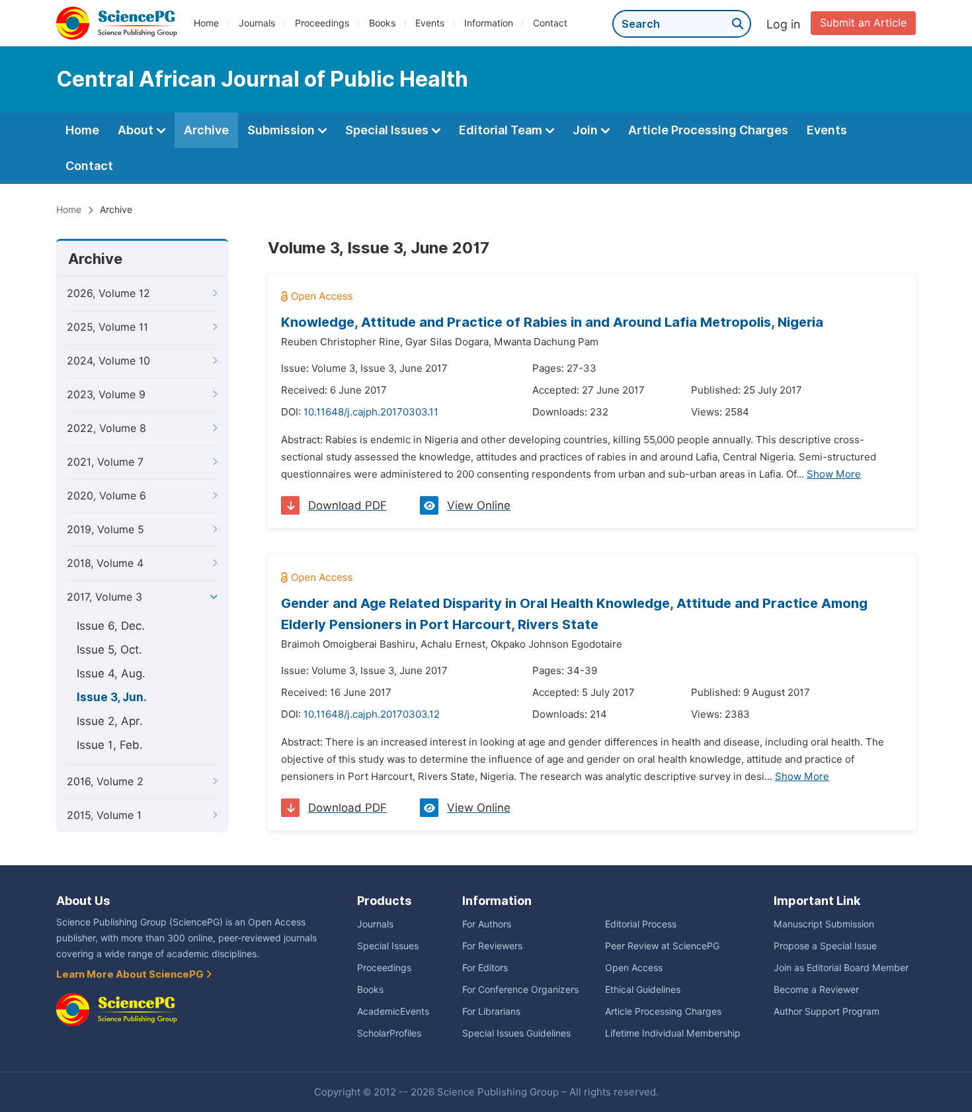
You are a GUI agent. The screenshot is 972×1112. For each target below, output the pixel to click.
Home (206, 23)
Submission (282, 130)
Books (382, 23)
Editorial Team (502, 130)
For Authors (486, 924)
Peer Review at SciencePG (662, 946)
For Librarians (491, 1011)
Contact (550, 23)
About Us (83, 901)
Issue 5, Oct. (109, 649)
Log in (783, 24)
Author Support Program (826, 1011)
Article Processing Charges (708, 130)
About (137, 130)
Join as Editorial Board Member (841, 967)
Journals (257, 23)
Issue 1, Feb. (110, 744)
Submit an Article (863, 23)
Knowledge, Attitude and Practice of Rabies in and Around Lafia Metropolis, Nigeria (552, 322)
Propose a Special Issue (825, 946)
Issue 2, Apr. (110, 721)
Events (429, 23)
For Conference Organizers (520, 989)
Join (586, 130)
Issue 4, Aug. (111, 673)
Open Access (634, 967)
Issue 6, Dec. (111, 625)
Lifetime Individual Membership (673, 1033)
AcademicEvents (393, 1011)
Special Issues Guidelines (516, 1033)
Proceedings (322, 23)
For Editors (485, 967)
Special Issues (388, 130)
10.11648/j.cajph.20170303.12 (372, 714)
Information (488, 23)
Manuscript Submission (824, 924)
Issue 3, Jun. (112, 697)
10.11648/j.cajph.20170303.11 (371, 412)
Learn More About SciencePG (131, 974)
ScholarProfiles (389, 1033)
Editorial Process (640, 924)
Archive (206, 130)
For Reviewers (492, 946)
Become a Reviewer (816, 989)
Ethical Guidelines (642, 989)
